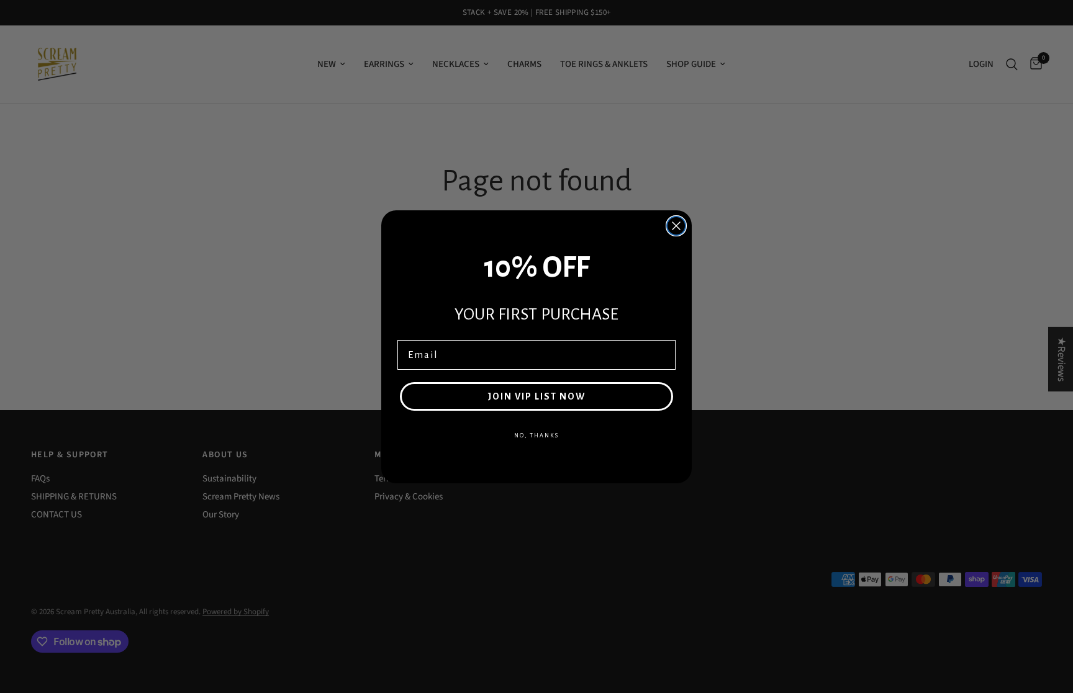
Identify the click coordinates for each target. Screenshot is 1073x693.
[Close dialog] (676, 226)
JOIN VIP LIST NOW (536, 396)
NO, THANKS (536, 435)
